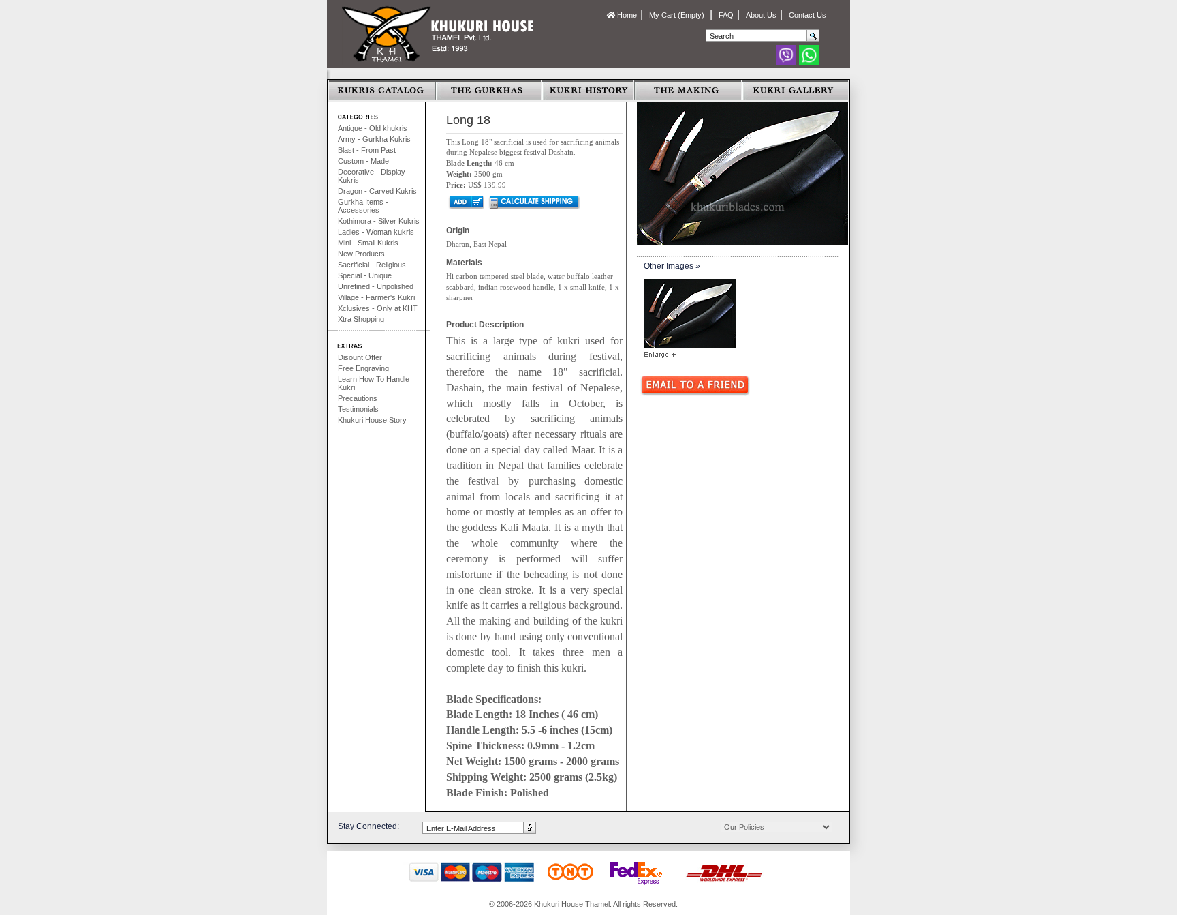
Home (626, 15)
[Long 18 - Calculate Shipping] (534, 202)
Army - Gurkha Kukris (374, 139)
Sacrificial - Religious (372, 264)
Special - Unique (365, 275)
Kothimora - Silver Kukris (379, 221)
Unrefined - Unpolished (375, 286)
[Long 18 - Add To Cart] (465, 202)
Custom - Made (363, 161)
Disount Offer (360, 357)
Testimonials (358, 409)
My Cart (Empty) (677, 15)
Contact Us (807, 15)
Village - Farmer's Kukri (376, 297)
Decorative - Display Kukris (371, 176)
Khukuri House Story (372, 420)
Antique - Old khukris (372, 128)
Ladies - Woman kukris (376, 232)
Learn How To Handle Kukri (373, 383)
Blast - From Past (367, 150)
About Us (761, 15)
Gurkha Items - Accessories (363, 206)
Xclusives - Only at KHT (378, 308)
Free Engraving (363, 368)
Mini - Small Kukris (368, 243)
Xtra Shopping (361, 319)
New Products (361, 254)
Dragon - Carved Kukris (377, 191)
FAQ (726, 15)
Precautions (357, 398)
